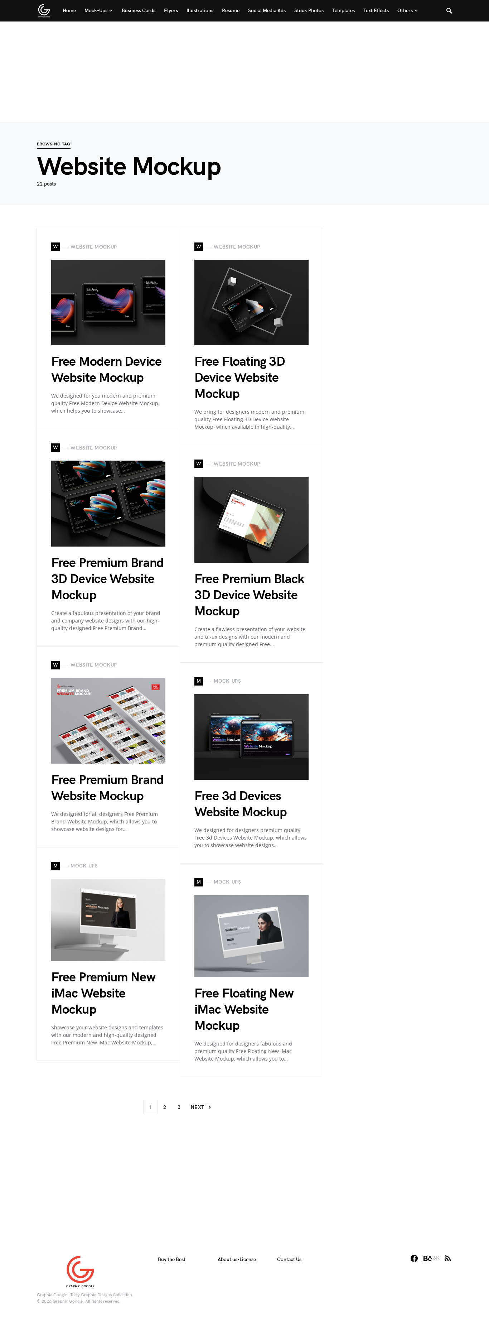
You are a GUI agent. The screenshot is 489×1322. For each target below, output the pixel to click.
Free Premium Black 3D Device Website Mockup (249, 595)
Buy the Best (171, 1259)
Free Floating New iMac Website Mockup (244, 1010)
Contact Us (289, 1259)
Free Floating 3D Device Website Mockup (239, 378)
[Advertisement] (244, 71)
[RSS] (448, 1258)
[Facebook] (414, 1258)
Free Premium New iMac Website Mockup (103, 994)
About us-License (237, 1259)
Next (197, 1107)
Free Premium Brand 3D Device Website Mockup (107, 579)
